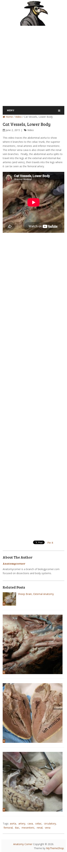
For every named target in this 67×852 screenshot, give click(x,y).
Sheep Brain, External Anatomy (36, 594)
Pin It (50, 542)
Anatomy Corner (22, 844)
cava (30, 823)
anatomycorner (14, 563)
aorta (13, 823)
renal (40, 827)
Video (18, 116)
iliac (17, 827)
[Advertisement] (33, 63)
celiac (38, 823)
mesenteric (28, 827)
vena (47, 827)
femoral (8, 827)
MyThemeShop (55, 848)
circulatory (50, 823)
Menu (10, 110)
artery (21, 823)
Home (9, 116)
